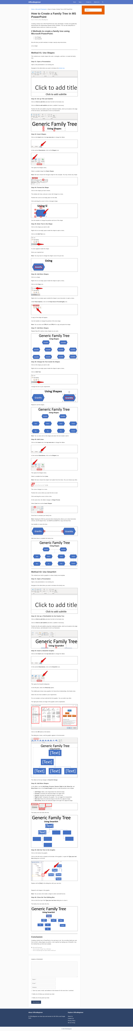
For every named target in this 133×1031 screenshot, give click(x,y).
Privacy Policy (71, 1020)
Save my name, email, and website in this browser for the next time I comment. (53, 990)
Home (74, 2)
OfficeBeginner (34, 2)
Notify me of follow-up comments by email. (43, 994)
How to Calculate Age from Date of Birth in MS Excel (44, 950)
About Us (70, 1016)
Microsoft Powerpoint (41, 9)
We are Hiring (71, 1022)
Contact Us (88, 2)
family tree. (62, 68)
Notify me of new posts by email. (40, 997)
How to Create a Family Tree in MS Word (42, 949)
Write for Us (96, 2)
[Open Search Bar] (103, 2)
